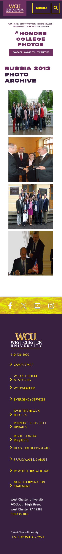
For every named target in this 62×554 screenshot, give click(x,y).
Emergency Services (29, 399)
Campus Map (23, 364)
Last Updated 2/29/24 (28, 537)
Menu (41, 8)
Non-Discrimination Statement (29, 484)
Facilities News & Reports (27, 412)
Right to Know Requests (25, 438)
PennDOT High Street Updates (30, 425)
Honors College (44, 24)
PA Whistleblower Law (31, 471)
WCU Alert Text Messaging (25, 378)
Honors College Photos (24, 26)
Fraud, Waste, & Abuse (30, 459)
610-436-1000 (20, 354)
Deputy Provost (27, 24)
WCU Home (13, 24)
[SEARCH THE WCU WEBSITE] (56, 8)
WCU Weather (24, 388)
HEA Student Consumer (32, 448)
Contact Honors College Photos (31, 52)
